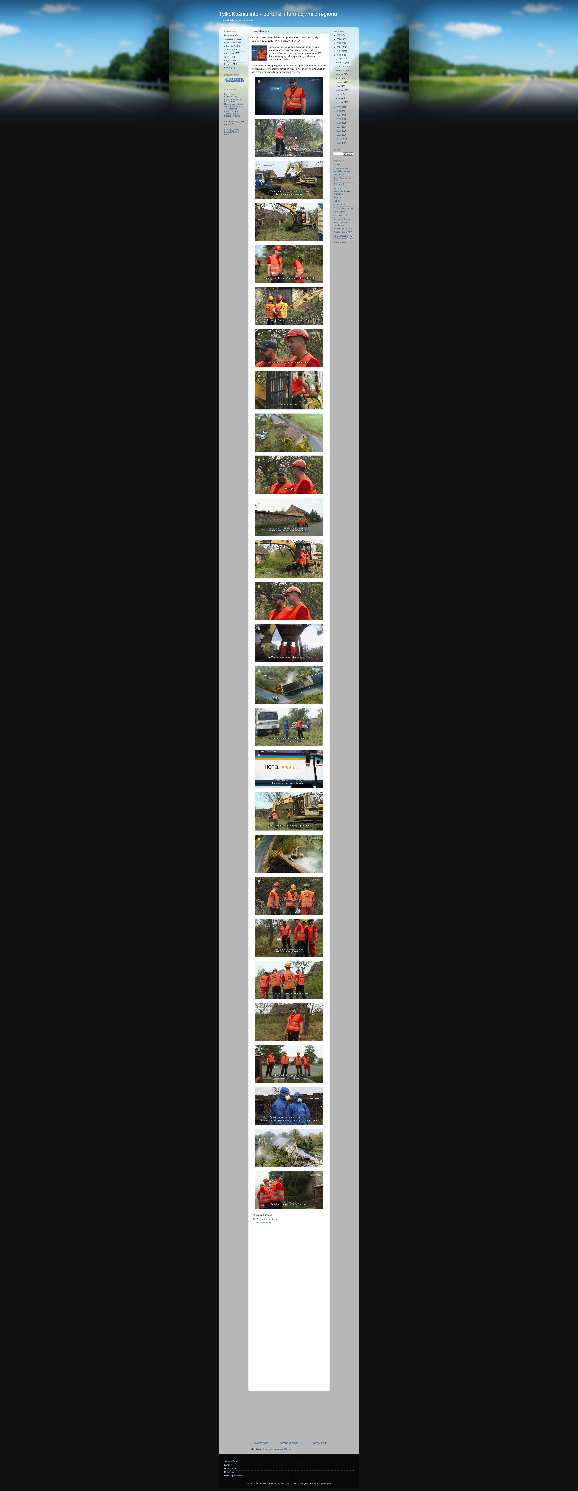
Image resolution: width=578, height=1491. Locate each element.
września (340, 70)
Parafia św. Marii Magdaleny (341, 224)
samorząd (229, 42)
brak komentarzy (269, 1219)
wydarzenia (265, 1222)
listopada (340, 62)
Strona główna (289, 1442)
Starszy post (319, 1442)
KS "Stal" (337, 188)
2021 (339, 51)
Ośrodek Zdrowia (341, 219)
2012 (339, 135)
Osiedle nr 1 (339, 204)
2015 (339, 123)
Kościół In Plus (340, 184)
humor (227, 68)
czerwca (340, 82)
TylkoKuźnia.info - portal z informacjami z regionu (278, 14)
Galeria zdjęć (230, 1468)
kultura (227, 35)
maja (338, 86)
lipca (338, 78)
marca (339, 94)
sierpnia (340, 74)
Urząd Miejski (339, 242)
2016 (339, 119)
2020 (339, 55)
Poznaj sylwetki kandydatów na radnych (231, 131)
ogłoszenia (229, 53)
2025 (339, 35)
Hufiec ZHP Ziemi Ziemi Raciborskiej (342, 169)
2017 (339, 115)
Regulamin (229, 1472)
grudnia (340, 58)
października (342, 66)
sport (226, 57)
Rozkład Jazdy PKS (342, 232)
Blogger (327, 1483)
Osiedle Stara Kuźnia (343, 208)
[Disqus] (289, 1266)
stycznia (340, 102)
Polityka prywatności (234, 1476)
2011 (339, 139)
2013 (339, 131)
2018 (339, 111)
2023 (339, 43)
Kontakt (228, 1465)
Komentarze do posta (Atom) (277, 1449)
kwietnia (340, 90)
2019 (339, 107)
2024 (339, 39)
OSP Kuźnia (339, 212)
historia (227, 64)
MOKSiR (337, 197)
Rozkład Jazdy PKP (342, 229)
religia (227, 60)
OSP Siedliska (340, 215)
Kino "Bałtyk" (339, 174)
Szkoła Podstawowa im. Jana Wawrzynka (343, 237)
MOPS (336, 201)
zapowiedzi (229, 49)
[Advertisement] (289, 1416)
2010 (339, 143)
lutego (339, 98)
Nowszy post (259, 1442)
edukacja (228, 46)
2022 (339, 47)
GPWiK (336, 165)
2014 (339, 127)
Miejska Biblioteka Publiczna (341, 192)
